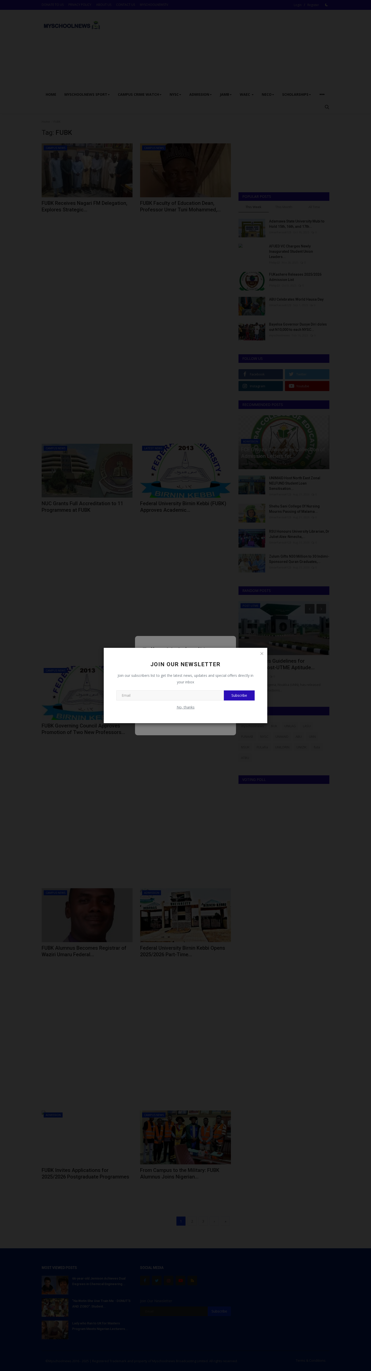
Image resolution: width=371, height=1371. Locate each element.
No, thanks (186, 707)
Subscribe (239, 695)
